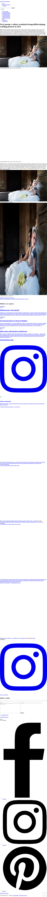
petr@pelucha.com (4, 717)
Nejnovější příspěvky (6, 4)
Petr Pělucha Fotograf (4, 893)
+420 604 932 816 (4, 715)
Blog (3, 3)
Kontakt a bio (5, 21)
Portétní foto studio (6, 14)
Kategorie (4, 5)
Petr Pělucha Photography (5, 1)
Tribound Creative (23, 895)
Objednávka (4, 20)
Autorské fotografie (6, 15)
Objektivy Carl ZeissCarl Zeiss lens (7, 297)
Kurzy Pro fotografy (6, 18)
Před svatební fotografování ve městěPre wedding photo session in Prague (14, 298)
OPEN (2, 9)
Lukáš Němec (16, 895)
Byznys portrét (5, 11)
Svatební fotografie (6, 12)
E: (0, 717)
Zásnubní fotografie (6, 16)
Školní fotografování (6, 13)
